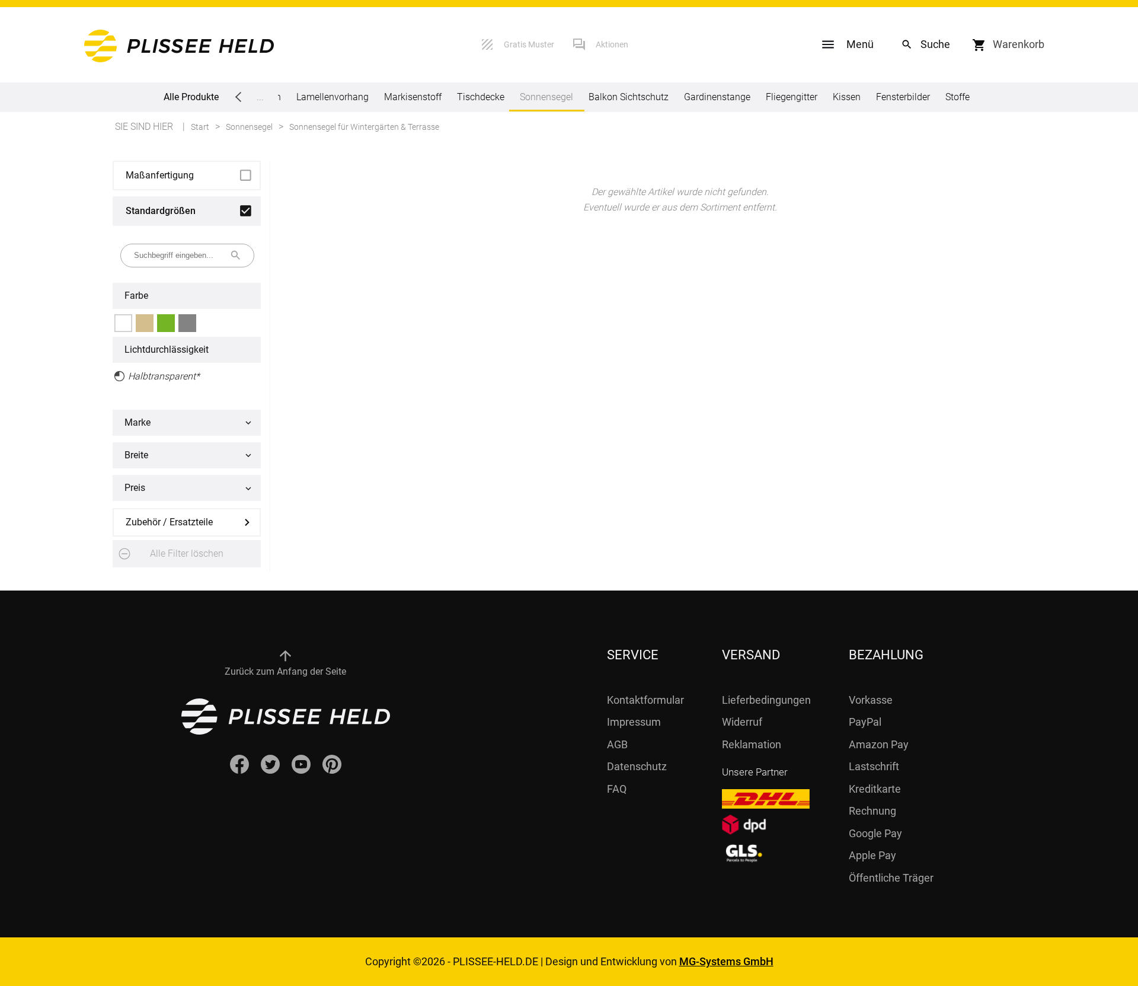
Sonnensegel (546, 97)
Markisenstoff (413, 97)
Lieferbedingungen (766, 700)
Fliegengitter (791, 97)
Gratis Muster (529, 44)
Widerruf (742, 722)
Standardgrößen (161, 210)
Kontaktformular (645, 700)
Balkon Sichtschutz (629, 97)
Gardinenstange (717, 97)
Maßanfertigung (160, 175)
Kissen (847, 97)
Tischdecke (480, 97)
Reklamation (751, 744)
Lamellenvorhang (332, 97)
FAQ (616, 789)
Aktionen (612, 44)
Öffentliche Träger (891, 878)
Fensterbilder (903, 97)
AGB (617, 744)
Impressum (634, 722)
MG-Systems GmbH (726, 961)
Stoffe (957, 97)
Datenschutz (637, 766)
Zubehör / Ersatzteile (169, 522)
